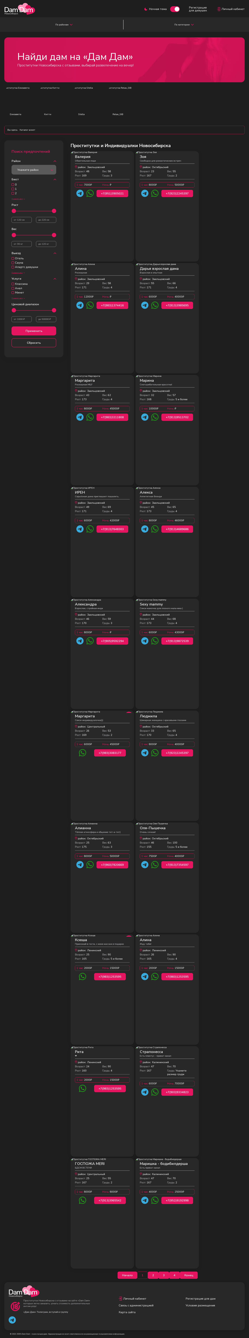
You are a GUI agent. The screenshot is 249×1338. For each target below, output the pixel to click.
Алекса (146, 492)
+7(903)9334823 (177, 1092)
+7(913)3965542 (110, 1200)
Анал (18, 288)
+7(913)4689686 (177, 529)
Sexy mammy (151, 604)
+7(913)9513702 (177, 417)
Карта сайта (127, 1312)
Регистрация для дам (201, 1299)
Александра (86, 604)
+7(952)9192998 (177, 1200)
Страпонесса (151, 1051)
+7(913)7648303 (112, 529)
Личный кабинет (134, 1299)
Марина (147, 380)
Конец (188, 1275)
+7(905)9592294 (112, 641)
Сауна (19, 262)
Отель (19, 258)
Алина (81, 268)
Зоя (143, 156)
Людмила (148, 716)
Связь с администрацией (136, 1305)
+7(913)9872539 (177, 641)
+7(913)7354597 (177, 865)
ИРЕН (80, 492)
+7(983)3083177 (110, 753)
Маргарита (85, 380)
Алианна (83, 828)
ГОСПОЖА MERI (90, 1163)
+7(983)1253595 (110, 977)
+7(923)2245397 (177, 193)
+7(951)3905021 (112, 193)
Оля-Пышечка (153, 828)
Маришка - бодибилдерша (164, 1163)
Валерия (82, 156)
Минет (19, 292)
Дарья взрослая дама (159, 268)
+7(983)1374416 (112, 305)
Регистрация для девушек (198, 9)
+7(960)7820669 (112, 865)
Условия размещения (200, 1305)
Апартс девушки (26, 267)
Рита (79, 1051)
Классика (21, 284)
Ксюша (81, 939)
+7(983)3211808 (112, 417)
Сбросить (34, 343)
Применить (34, 331)
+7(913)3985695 (177, 305)
